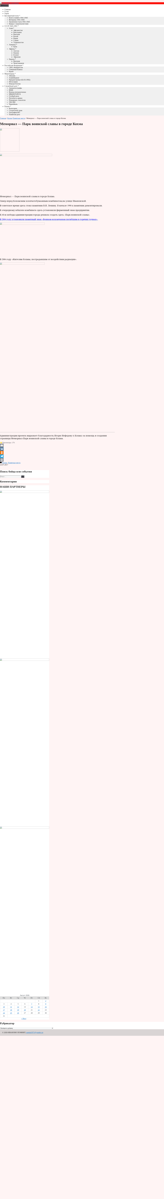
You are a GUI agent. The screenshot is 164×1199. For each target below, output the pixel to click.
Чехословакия (18, 63)
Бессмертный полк (11, 16)
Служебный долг (11, 86)
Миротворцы (9, 74)
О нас (6, 11)
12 (18, 1007)
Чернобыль (13, 104)
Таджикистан (18, 42)
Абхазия (12, 76)
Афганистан (18, 30)
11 (11, 1007)
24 (4, 1013)
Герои (6, 13)
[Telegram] (57, 456)
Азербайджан (14, 78)
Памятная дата (14, 114)
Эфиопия (16, 57)
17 (4, 1010)
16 (46, 1007)
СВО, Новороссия (16, 67)
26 (18, 1013)
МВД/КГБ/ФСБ (15, 94)
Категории (13, 108)
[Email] (57, 445)
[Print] (57, 460)
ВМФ (11, 90)
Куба (15, 47)
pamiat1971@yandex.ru (34, 1032)
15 (39, 1007)
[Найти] (22, 476)
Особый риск (14, 96)
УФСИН (12, 102)
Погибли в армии (15, 98)
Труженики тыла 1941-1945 (19, 22)
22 (39, 1010)
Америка (12, 45)
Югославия (13, 82)
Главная (7, 9)
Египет (16, 55)
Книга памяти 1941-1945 (18, 18)
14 (32, 1007)
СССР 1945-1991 (10, 26)
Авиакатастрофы (15, 88)
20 (25, 1010)
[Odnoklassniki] (57, 452)
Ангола (16, 51)
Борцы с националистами (18, 24)
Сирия (15, 40)
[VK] (57, 449)
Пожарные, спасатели (17, 100)
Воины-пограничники (17, 92)
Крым (11, 71)
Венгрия (16, 61)
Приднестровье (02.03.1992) (19, 80)
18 (11, 1010)
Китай (15, 36)
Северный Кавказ (15, 69)
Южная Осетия (14, 84)
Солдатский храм (15, 110)
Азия (11, 28)
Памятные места (19, 118)
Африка (12, 49)
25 (11, 1013)
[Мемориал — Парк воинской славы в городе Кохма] (9, 151)
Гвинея (16, 53)
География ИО (14, 112)
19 (18, 1010)
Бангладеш (17, 32)
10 (4, 1007)
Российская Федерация (13, 65)
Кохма (9, 118)
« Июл (23, 1019)
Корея (15, 38)
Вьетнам (16, 34)
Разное (7, 106)
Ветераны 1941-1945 (17, 20)
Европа (12, 59)
